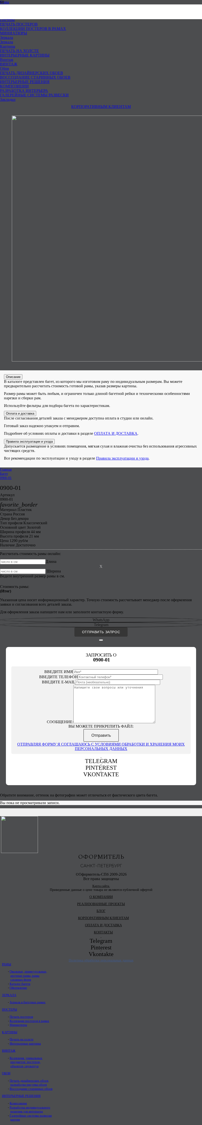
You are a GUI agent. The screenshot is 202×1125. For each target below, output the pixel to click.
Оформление (18, 988)
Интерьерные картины (25, 1043)
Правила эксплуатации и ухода (122, 458)
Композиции (18, 1103)
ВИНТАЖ (9, 1050)
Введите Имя (58, 672)
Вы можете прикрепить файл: (101, 726)
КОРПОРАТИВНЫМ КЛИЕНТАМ (103, 918)
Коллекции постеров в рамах (29, 1021)
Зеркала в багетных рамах (28, 1002)
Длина (51, 561)
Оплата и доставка (103, 925)
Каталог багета (20, 984)
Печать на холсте (22, 1039)
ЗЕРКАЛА (9, 995)
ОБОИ (6, 1073)
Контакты (103, 932)
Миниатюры (18, 1025)
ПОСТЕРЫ (9, 1009)
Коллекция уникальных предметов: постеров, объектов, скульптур (26, 1062)
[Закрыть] (101, 640)
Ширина (54, 571)
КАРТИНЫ (9, 1032)
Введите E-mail (58, 682)
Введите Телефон (58, 677)
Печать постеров (21, 1017)
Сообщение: (60, 722)
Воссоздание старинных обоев (31, 1089)
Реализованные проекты (101, 904)
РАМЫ (6, 964)
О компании (101, 897)
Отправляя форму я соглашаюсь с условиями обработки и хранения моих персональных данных (101, 746)
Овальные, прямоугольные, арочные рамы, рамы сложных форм (28, 975)
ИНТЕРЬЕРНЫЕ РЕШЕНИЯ (21, 1096)
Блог (101, 911)
